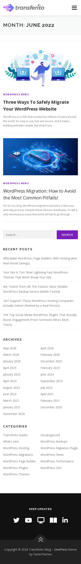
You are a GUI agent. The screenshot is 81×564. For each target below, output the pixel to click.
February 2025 (50, 368)
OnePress (60, 549)
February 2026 (50, 355)
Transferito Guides (15, 435)
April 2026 (47, 348)
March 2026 (11, 355)
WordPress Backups (54, 441)
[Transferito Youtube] (28, 520)
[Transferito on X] (16, 520)
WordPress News (16, 94)
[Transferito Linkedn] (65, 520)
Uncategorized (50, 435)
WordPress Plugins (15, 468)
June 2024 (47, 374)
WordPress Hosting (16, 448)
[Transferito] (40, 520)
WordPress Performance (57, 461)
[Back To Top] (40, 539)
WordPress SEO (51, 468)
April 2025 (9, 368)
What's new (11, 441)
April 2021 (47, 394)
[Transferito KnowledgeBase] (53, 520)
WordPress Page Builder (19, 461)
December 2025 (51, 361)
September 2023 (51, 381)
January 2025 (12, 374)
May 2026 (9, 348)
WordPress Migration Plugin (59, 448)
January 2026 (12, 361)
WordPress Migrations (18, 455)
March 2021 (11, 401)
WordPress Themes (16, 474)
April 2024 (9, 381)
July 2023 (46, 388)
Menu (74, 7)
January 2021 (12, 407)
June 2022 (9, 394)
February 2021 (50, 401)
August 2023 (11, 388)
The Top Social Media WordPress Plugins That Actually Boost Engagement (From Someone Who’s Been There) (40, 320)
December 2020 (51, 407)
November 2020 (14, 414)
